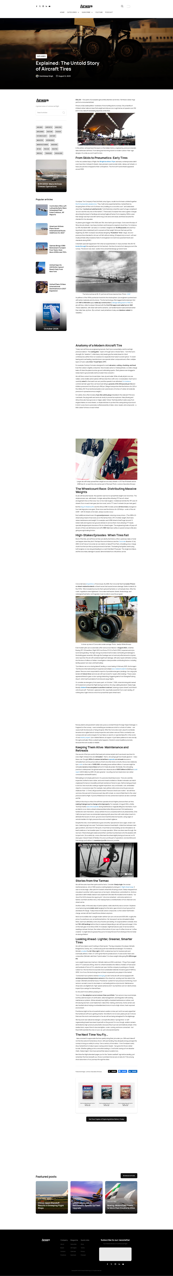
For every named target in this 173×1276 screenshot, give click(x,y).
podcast (109, 12)
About (62, 1244)
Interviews (50, 140)
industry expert (85, 737)
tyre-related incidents (119, 669)
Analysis (58, 127)
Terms (83, 1248)
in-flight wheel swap (126, 887)
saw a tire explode (93, 807)
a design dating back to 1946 (121, 303)
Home (62, 12)
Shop (82, 1244)
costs (80, 764)
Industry (40, 140)
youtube (99, 12)
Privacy (83, 1251)
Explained (41, 56)
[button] (128, 6)
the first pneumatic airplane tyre (86, 204)
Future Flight (42, 136)
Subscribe (73, 1244)
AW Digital (73, 1248)
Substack (73, 1255)
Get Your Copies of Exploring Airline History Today (106, 1119)
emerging (102, 976)
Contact (62, 1251)
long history (90, 584)
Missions (54, 144)
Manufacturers (42, 144)
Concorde (122, 541)
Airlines (39, 127)
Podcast (83, 1255)
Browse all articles (129, 1175)
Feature (49, 131)
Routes (54, 149)
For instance (127, 381)
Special (39, 153)
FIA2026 (58, 131)
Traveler (48, 153)
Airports (49, 127)
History (52, 136)
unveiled (84, 951)
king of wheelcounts (87, 507)
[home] (86, 6)
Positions (63, 1255)
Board (62, 1248)
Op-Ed (39, 149)
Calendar (73, 1251)
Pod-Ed (46, 149)
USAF (128, 294)
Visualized (58, 153)
